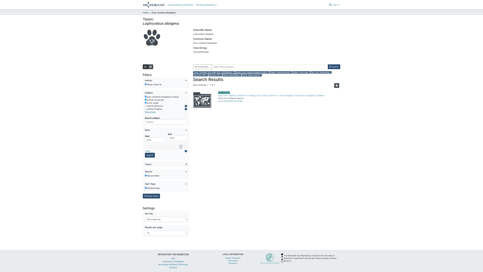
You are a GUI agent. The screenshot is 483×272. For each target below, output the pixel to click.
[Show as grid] (150, 66)
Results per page (154, 227)
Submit (150, 155)
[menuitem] (206, 4)
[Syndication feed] (336, 85)
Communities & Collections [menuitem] (180, 5)
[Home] (154, 5)
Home (146, 12)
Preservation (233, 261)
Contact (173, 267)
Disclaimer (233, 263)
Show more (150, 112)
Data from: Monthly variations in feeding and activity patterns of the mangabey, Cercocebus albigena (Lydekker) (271, 95)
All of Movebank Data (203, 66)
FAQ (173, 258)
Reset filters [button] (152, 196)
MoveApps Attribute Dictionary (173, 264)
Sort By (149, 213)
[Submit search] (330, 4)
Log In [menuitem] (335, 5)
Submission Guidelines (173, 261)
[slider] (181, 146)
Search (335, 66)
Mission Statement (232, 258)
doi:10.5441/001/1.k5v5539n (230, 101)
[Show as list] (145, 66)
